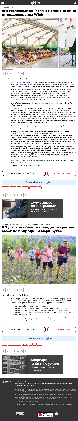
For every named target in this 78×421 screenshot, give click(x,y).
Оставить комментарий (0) (62, 173)
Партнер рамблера (30, 414)
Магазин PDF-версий (37, 381)
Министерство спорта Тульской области (14, 285)
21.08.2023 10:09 (6, 7)
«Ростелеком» (27, 82)
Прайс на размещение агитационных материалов (56, 383)
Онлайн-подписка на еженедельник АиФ (57, 381)
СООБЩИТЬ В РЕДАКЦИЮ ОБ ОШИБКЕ (25, 385)
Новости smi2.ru (8, 219)
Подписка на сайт (20, 383)
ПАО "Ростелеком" (7, 69)
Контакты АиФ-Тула (33, 383)
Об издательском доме (22, 381)
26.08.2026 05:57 (6, 224)
